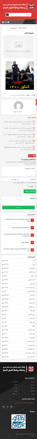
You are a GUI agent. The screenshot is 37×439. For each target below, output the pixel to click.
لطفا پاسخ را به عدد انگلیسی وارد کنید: (24, 183)
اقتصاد (31, 391)
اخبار (32, 382)
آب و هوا (15, 394)
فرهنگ (31, 388)
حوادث (15, 388)
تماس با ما (8, 436)
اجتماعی (15, 382)
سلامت (15, 385)
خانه (10, 434)
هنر (32, 394)
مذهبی (15, 391)
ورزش (32, 385)
